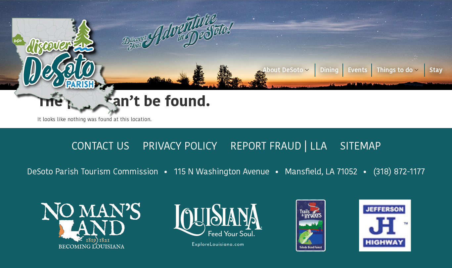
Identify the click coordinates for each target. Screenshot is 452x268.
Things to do (395, 70)
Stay (435, 70)
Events (357, 70)
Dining (329, 70)
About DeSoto (283, 70)
